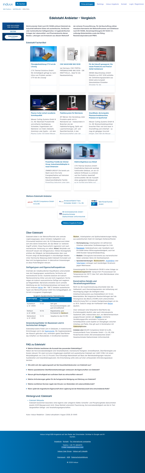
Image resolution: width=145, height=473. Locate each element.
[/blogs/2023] (72, 102)
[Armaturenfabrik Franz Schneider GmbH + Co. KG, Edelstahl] (61, 202)
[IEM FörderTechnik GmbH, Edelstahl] (95, 203)
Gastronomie (49, 331)
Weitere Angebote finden (72, 223)
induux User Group (65, 451)
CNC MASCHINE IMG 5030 (70, 64)
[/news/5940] (101, 102)
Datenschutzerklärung (79, 457)
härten (40, 287)
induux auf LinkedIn (80, 451)
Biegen (110, 303)
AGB (68, 457)
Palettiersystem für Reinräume (71, 113)
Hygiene (98, 317)
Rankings (100, 4)
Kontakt (124, 4)
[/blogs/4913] (43, 54)
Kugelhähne (110, 261)
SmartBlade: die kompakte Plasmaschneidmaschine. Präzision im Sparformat (99, 115)
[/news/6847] (43, 102)
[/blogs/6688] (72, 54)
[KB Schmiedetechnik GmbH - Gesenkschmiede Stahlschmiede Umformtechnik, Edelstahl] (60, 214)
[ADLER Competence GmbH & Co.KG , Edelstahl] (30, 202)
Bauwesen (80, 248)
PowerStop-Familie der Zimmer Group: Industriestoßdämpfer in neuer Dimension (57, 164)
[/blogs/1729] (101, 54)
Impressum (61, 457)
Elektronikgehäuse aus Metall (85, 162)
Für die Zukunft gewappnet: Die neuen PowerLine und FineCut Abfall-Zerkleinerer (101, 66)
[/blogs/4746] (87, 151)
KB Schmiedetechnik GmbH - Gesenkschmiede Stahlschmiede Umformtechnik (73, 214)
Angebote (58, 441)
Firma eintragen (87, 4)
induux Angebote (112, 4)
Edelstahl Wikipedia (36, 400)
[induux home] (8, 4)
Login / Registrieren (136, 4)
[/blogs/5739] (58, 151)
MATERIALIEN (17, 9)
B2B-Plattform (7, 9)
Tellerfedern (80, 263)
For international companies (80, 441)
